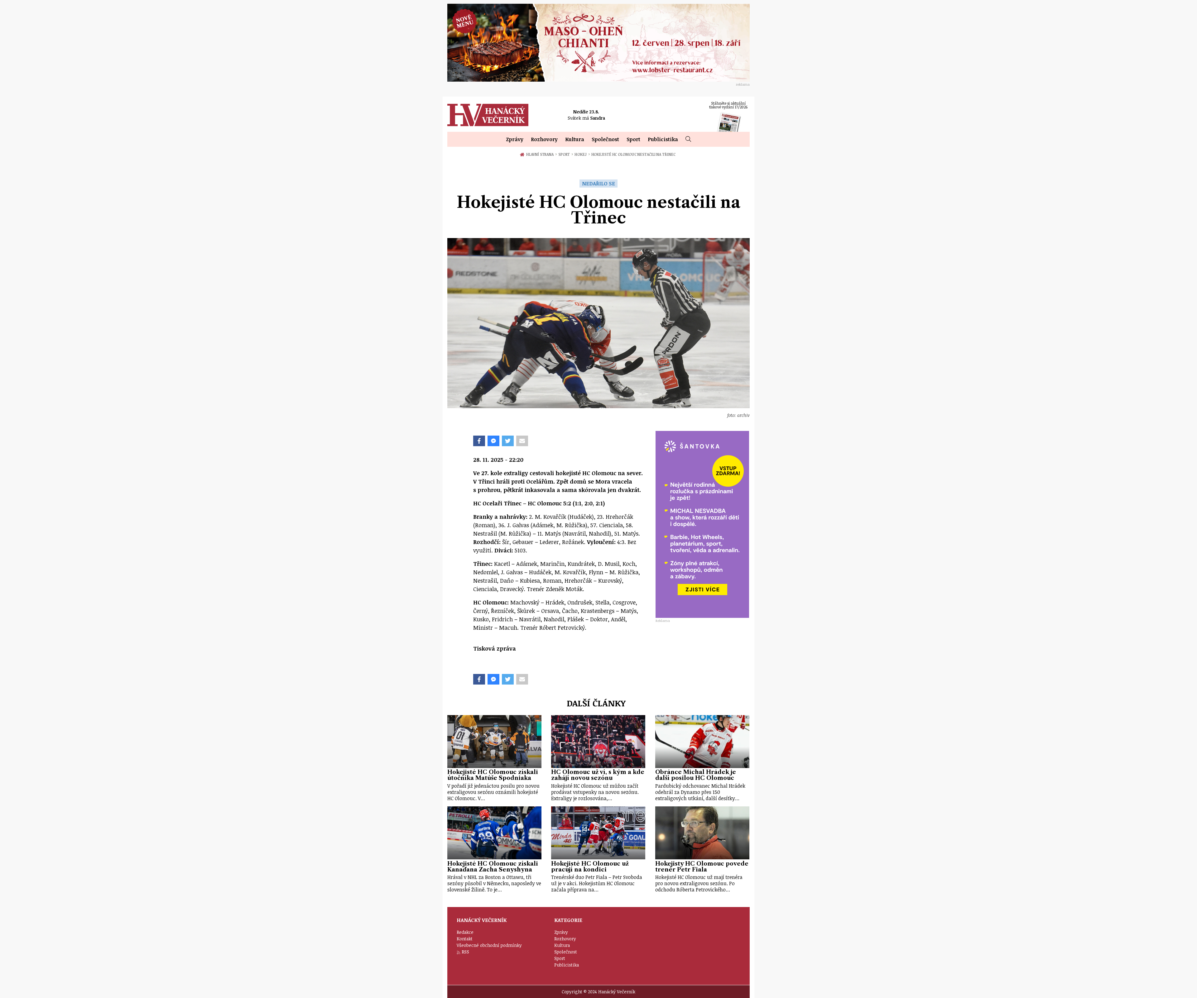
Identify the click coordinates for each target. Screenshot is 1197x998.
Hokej (581, 154)
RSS (465, 952)
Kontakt (465, 939)
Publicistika (663, 139)
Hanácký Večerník (487, 115)
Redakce (465, 932)
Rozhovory (544, 139)
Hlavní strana (540, 154)
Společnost (605, 139)
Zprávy (514, 139)
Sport (633, 139)
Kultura (574, 139)
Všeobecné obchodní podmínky (489, 945)
